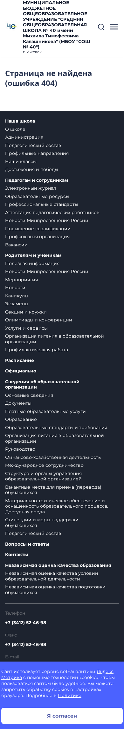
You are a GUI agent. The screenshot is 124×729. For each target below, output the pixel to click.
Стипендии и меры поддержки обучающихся (42, 522)
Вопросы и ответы (27, 544)
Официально (20, 371)
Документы (18, 403)
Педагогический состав (33, 145)
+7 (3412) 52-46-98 (25, 622)
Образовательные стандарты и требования (56, 427)
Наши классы (21, 161)
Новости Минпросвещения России (46, 220)
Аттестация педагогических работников (52, 212)
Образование (21, 419)
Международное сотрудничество (44, 465)
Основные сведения (29, 395)
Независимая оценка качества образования (58, 565)
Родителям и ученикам (33, 255)
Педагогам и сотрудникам (36, 180)
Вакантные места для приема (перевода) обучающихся (53, 490)
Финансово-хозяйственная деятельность (53, 457)
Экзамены (16, 304)
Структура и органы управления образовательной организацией (43, 476)
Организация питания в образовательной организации (54, 339)
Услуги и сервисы (26, 328)
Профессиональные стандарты (41, 204)
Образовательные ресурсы (37, 196)
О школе (15, 129)
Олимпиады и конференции (38, 320)
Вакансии (16, 245)
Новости (15, 287)
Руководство (20, 449)
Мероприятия (21, 279)
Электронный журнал (30, 188)
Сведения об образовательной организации (42, 384)
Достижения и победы (31, 169)
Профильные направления (37, 153)
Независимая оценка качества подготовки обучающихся (55, 589)
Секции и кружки (26, 312)
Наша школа (20, 121)
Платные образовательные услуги (45, 411)
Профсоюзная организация (37, 236)
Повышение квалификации (38, 228)
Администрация (24, 137)
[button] (101, 27)
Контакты (16, 554)
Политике (69, 695)
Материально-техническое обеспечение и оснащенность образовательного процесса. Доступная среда (56, 506)
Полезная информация (32, 263)
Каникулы (16, 296)
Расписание (19, 360)
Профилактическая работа (36, 349)
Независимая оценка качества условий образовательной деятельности (51, 576)
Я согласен (62, 716)
